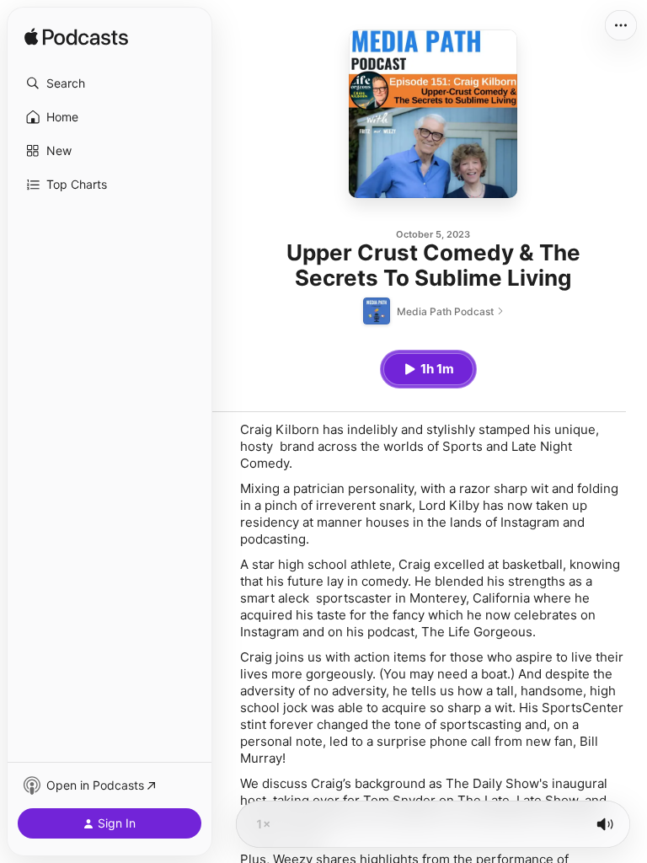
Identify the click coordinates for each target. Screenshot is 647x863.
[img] (76, 37)
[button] (110, 83)
